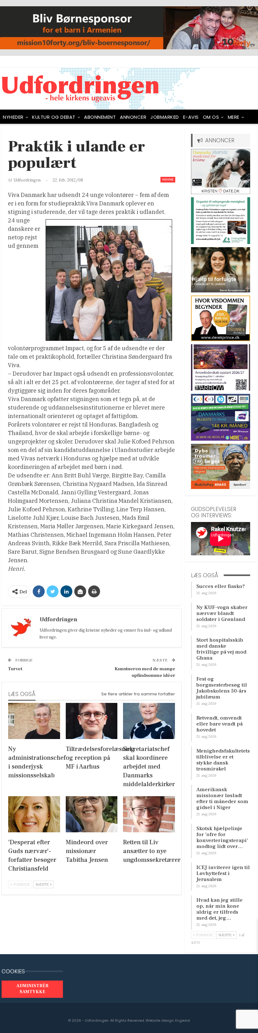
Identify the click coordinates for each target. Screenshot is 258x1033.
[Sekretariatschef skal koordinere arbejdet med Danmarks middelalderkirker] (149, 721)
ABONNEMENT (100, 117)
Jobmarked (164, 117)
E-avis (191, 117)
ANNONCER (133, 117)
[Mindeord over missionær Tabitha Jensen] (92, 814)
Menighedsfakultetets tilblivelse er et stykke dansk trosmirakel (223, 760)
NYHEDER (13, 117)
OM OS (211, 117)
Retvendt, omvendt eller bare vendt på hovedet (219, 724)
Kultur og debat (54, 117)
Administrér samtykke (32, 989)
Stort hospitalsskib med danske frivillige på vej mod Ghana (221, 649)
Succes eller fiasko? (220, 586)
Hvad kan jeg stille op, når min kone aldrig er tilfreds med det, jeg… (219, 909)
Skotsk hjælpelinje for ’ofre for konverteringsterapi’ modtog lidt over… (222, 837)
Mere (233, 117)
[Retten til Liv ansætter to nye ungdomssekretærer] (149, 814)
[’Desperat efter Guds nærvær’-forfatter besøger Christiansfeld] (34, 814)
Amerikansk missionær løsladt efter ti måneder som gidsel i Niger (222, 798)
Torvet (15, 669)
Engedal (182, 1020)
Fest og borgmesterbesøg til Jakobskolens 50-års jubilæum (221, 688)
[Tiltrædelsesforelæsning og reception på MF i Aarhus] (92, 721)
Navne (167, 179)
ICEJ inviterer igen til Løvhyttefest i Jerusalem (223, 873)
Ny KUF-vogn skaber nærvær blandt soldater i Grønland (222, 613)
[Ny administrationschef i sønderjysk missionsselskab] (34, 721)
